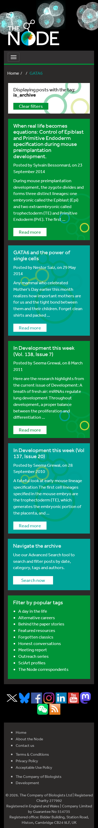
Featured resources (36, 630)
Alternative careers (36, 617)
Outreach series (33, 656)
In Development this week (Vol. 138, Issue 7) (43, 351)
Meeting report (32, 649)
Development (27, 782)
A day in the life (32, 611)
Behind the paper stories (41, 623)
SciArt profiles (31, 662)
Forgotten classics (35, 637)
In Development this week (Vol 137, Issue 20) (48, 453)
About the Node (29, 738)
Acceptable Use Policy (34, 767)
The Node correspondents (43, 669)
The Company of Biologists (38, 776)
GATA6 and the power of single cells (41, 255)
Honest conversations (39, 643)
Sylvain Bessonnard (51, 165)
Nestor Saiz (44, 267)
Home (13, 73)
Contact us (25, 745)
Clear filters (31, 106)
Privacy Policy (27, 760)
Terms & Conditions (32, 754)
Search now (33, 580)
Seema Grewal (46, 362)
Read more (30, 232)
